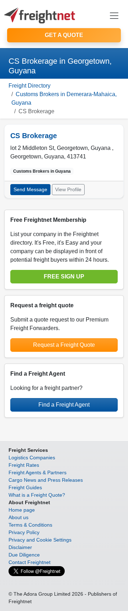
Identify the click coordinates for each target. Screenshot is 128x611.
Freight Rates (24, 465)
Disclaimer (20, 547)
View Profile (68, 189)
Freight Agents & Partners (37, 472)
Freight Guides (25, 487)
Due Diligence (24, 555)
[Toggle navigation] (114, 15)
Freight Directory (29, 86)
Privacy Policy (24, 532)
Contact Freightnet (29, 562)
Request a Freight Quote (64, 345)
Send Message (30, 189)
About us (18, 517)
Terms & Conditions (30, 525)
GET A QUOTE (64, 35)
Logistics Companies (32, 457)
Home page (22, 510)
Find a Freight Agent (64, 405)
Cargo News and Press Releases (46, 480)
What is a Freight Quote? (37, 495)
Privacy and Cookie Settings (40, 540)
